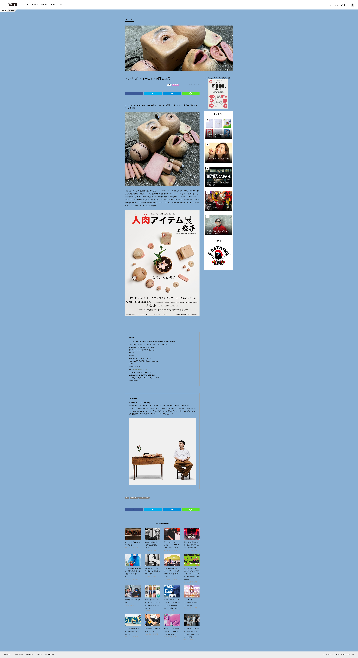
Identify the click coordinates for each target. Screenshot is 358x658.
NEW (27, 5)
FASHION (35, 5)
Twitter (342, 5)
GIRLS (61, 5)
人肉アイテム (144, 497)
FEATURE (175, 84)
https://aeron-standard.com (139, 369)
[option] (218, 256)
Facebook (344, 5)
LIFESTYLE (53, 5)
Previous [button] (206, 255)
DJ (127, 497)
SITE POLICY (7, 654)
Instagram (347, 5)
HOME (4, 11)
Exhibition (134, 497)
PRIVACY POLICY (18, 654)
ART (169, 84)
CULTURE (44, 5)
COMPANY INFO (49, 654)
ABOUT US (39, 654)
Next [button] (231, 255)
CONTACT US (29, 654)
